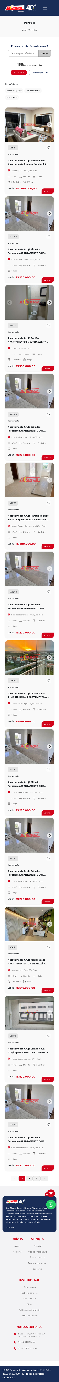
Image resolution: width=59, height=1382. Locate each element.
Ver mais (47, 191)
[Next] (49, 124)
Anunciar (38, 1246)
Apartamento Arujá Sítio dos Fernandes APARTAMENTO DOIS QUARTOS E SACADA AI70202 (26, 873)
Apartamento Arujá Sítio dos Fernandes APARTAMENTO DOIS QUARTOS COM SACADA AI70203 (26, 1139)
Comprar (17, 1252)
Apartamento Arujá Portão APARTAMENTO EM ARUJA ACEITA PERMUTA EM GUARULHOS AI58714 (27, 340)
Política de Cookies (29, 1316)
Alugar (17, 1246)
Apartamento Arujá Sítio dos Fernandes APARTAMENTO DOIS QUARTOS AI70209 (26, 429)
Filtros (21, 72)
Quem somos (30, 1287)
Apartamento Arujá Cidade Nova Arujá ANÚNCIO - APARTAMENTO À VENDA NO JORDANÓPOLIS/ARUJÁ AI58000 (27, 695)
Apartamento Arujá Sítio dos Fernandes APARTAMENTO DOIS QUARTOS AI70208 (26, 251)
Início (24, 30)
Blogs (29, 1304)
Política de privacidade (29, 1310)
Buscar (44, 53)
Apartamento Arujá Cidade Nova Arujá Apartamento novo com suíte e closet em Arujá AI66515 (29, 1050)
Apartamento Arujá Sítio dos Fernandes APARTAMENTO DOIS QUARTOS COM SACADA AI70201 (26, 784)
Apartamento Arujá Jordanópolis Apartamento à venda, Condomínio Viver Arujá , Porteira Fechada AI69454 (27, 162)
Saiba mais (10, 1227)
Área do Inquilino (37, 1257)
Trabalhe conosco (29, 1293)
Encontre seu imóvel (37, 1263)
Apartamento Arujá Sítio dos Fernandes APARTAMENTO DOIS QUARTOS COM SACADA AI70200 (26, 606)
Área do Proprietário (37, 1252)
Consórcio (37, 1269)
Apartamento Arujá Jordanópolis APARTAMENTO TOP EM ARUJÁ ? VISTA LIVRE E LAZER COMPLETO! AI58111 (27, 962)
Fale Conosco (29, 1298)
